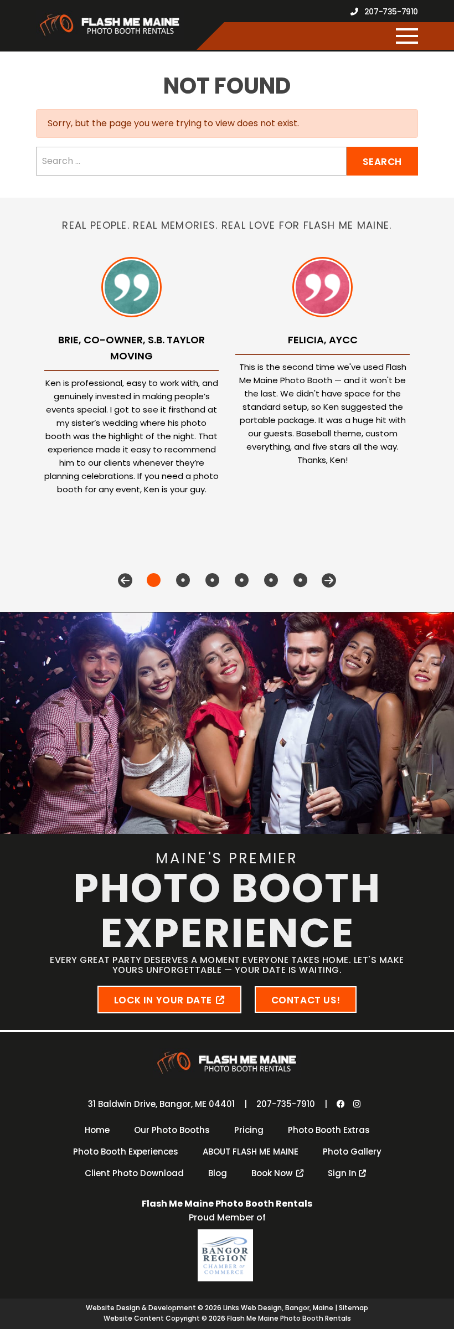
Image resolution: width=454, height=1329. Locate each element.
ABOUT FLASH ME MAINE (250, 1151)
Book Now (271, 1173)
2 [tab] (183, 580)
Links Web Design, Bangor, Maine (279, 1307)
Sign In (343, 1173)
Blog (217, 1173)
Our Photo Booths (172, 1130)
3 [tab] (212, 580)
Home (97, 1130)
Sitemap (353, 1307)
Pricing (249, 1130)
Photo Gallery (352, 1151)
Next (329, 580)
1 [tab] (153, 580)
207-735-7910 (390, 11)
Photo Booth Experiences (125, 1151)
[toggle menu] (407, 36)
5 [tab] (271, 580)
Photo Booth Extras (329, 1130)
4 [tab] (241, 580)
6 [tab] (300, 580)
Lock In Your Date (163, 1000)
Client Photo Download (134, 1173)
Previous (125, 580)
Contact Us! (306, 1000)
